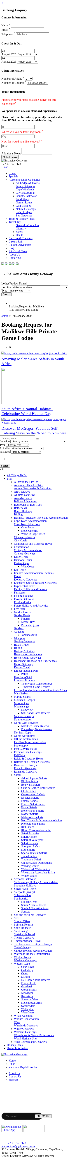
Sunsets (25, 911)
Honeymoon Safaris (32, 810)
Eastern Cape (21, 563)
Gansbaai (26, 986)
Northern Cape (22, 732)
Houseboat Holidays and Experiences (35, 660)
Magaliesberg (21, 693)
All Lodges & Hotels (27, 182)
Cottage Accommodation (28, 550)
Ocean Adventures (24, 735)
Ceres (24, 973)
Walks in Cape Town (33, 533)
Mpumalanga (21, 706)
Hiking (18, 647)
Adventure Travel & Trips (28, 485)
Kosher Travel (22, 667)
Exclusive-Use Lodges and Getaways (35, 582)
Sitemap (13, 1079)
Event (17, 576)
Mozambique (21, 703)
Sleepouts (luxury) (24, 892)
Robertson (27, 996)
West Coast (27, 1012)
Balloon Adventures (20, 244)
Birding (18, 514)
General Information (27, 225)
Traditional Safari (31, 859)
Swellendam (28, 1005)
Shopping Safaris (31, 846)
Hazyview (27, 709)
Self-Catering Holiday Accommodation (36, 882)
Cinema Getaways (24, 537)
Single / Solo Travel (25, 888)
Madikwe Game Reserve (35, 726)
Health (19, 235)
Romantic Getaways (25, 771)
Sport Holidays (22, 927)
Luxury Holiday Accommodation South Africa (40, 690)
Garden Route (24, 202)
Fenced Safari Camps (33, 804)
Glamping (19, 638)
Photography (21, 745)
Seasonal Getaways (25, 879)
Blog (11, 248)
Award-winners (23, 498)
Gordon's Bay (29, 989)
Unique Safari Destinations (36, 862)
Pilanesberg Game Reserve (36, 729)
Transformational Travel (27, 940)
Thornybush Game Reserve (36, 683)
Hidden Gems (29, 901)
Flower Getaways (24, 599)
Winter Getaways (24, 1028)
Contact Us (15, 257)
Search (6, 294)
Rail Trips (19, 755)
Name (5, 25)
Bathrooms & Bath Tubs (28, 504)
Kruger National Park (26, 670)
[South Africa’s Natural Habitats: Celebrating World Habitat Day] (35, 386)
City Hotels (20, 540)
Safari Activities (30, 833)
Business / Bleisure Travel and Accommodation (41, 517)
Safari (17, 774)
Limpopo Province (24, 680)
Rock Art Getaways (25, 768)
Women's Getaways (25, 1031)
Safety (19, 231)
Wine (17, 1022)
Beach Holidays (23, 511)
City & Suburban (25, 192)
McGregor (27, 992)
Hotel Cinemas (29, 530)
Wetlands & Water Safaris (35, 869)
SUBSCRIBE (43, 1116)
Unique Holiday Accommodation (33, 950)
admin (4, 315)
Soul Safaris (28, 849)
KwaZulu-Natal (23, 677)
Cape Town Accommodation (30, 520)
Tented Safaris (29, 856)
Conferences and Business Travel (33, 543)
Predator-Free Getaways (27, 752)
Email (5, 29)
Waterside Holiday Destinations (32, 953)
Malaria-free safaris (32, 817)
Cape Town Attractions (27, 524)
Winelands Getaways (26, 1025)
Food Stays (22, 199)
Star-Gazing (21, 931)
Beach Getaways (25, 186)
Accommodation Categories (24, 179)
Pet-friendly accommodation (30, 742)
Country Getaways (26, 195)
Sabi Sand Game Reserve (35, 712)
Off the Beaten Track (26, 739)
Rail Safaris (27, 826)
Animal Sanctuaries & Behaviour (33, 488)
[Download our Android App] (34, 1130)
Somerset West (29, 999)
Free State (19, 608)
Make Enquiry (10, 157)
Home (12, 173)
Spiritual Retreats (23, 924)
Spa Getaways (24, 215)
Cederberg (27, 970)
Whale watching (23, 1015)
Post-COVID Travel (25, 748)
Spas (16, 918)
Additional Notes (11, 153)
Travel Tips (15, 222)
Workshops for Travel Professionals (34, 1035)
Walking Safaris (30, 865)
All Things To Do (17, 475)
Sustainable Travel (24, 934)
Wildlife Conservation (26, 1018)
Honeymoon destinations (28, 654)
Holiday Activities (24, 651)
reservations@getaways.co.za (18, 1146)
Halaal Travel (21, 644)
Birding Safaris (29, 781)
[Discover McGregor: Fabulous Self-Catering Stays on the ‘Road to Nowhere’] (35, 421)
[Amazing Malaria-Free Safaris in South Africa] (35, 353)
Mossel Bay (28, 621)
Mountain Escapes (24, 699)
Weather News (22, 957)
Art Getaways (22, 491)
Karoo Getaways (23, 664)
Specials (13, 176)
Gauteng (19, 631)
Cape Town (27, 966)
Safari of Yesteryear (32, 839)
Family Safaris (29, 800)
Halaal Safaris (29, 807)
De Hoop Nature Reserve (35, 979)
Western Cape (22, 963)
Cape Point (27, 527)
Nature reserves (23, 719)
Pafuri (24, 673)
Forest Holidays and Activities (31, 605)
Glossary (21, 228)
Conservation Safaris (33, 794)
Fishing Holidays (23, 595)
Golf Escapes (23, 205)
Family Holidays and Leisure (30, 589)
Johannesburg (29, 634)
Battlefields (20, 507)
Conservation (21, 546)
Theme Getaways (24, 937)
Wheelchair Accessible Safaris (38, 872)
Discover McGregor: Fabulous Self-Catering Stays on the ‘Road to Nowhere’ (34, 430)
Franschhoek (28, 983)
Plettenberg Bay (30, 625)
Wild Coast (27, 566)
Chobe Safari (28, 791)
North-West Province (26, 722)
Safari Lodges (24, 212)
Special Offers (22, 921)
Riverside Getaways (25, 765)
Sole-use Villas (22, 895)
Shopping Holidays (25, 885)
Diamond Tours (23, 560)
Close (4, 167)
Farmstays (19, 592)
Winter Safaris (29, 875)
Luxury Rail (15, 241)
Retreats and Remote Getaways (32, 761)
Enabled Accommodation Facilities (33, 573)
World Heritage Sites (26, 1038)
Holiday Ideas (15, 1045)
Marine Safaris (22, 696)
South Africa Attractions (34, 908)
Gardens (19, 628)
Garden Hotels (22, 612)
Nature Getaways (26, 208)
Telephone (8, 34)
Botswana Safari (30, 784)
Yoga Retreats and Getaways (30, 1041)
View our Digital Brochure (24, 1067)
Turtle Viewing (22, 947)
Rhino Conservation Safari (36, 830)
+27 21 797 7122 (16, 1142)
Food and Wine (22, 602)
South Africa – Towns (33, 905)
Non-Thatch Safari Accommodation (41, 820)
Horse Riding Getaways (27, 657)
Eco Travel (20, 569)
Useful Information (17, 1048)
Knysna (25, 618)
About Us (14, 254)
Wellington (27, 1009)
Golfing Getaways (24, 641)
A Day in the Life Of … (27, 481)
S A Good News (18, 251)
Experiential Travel (25, 586)
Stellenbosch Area (31, 1002)
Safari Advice (29, 836)
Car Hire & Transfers (20, 238)
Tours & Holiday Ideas (21, 218)
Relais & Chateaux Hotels (28, 758)
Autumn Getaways (24, 494)
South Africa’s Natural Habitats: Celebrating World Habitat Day (27, 411)
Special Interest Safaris (34, 852)
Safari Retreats (29, 843)
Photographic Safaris (33, 823)
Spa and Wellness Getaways (30, 914)
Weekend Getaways (25, 960)
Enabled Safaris (30, 797)
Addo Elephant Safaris (34, 778)
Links (12, 1063)
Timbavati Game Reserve (35, 686)
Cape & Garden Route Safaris (38, 787)
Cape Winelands (25, 189)
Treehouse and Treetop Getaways (33, 944)
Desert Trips (21, 556)
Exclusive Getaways (25, 579)
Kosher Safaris (29, 813)
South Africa (21, 898)
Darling (25, 976)
